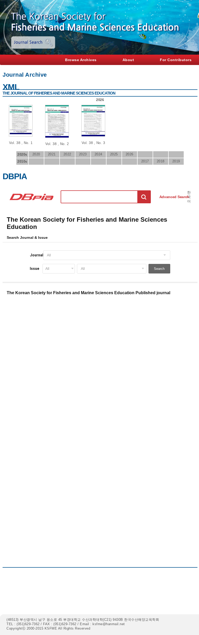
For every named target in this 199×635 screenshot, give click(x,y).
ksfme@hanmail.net (109, 624)
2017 (145, 161)
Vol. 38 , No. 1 (21, 143)
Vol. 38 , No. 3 (93, 143)
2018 (161, 161)
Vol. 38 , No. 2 (57, 144)
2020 (36, 154)
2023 (83, 154)
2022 (67, 154)
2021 (52, 154)
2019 (176, 161)
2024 (98, 154)
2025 (114, 154)
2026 (129, 154)
